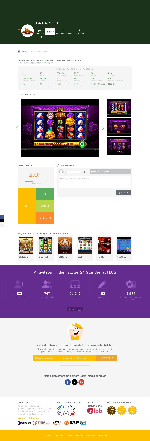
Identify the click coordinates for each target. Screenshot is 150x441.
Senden (125, 193)
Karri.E (24, 51)
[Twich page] (59, 413)
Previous (17, 128)
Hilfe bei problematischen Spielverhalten (80, 435)
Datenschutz (58, 435)
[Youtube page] (72, 413)
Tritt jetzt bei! (72, 309)
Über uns (21, 418)
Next (103, 128)
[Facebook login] (68, 382)
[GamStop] (83, 423)
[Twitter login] (75, 382)
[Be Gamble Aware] (57, 423)
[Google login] (81, 382)
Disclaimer (46, 435)
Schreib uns (34, 418)
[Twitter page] (72, 407)
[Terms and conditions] (41, 423)
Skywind (42, 60)
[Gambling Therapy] (71, 423)
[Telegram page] (59, 407)
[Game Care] (24, 423)
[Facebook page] (66, 407)
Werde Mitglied (107, 358)
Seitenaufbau (102, 435)
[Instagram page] (66, 413)
